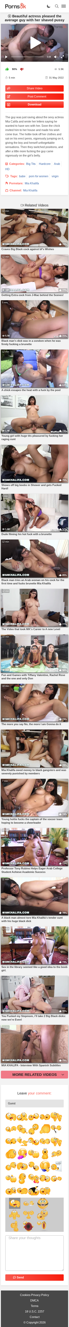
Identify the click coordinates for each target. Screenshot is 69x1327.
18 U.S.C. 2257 (34, 1311)
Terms (34, 1306)
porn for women (38, 176)
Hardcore (45, 163)
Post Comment (37, 96)
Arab (57, 163)
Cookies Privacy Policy (34, 1295)
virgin (55, 176)
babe (22, 176)
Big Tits (31, 163)
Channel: (16, 190)
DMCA (34, 1300)
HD (7, 169)
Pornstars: (16, 183)
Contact (34, 1316)
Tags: (14, 176)
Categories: (17, 163)
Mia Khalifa (32, 183)
